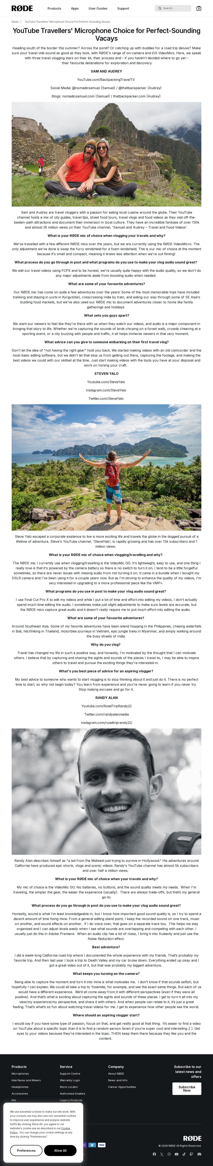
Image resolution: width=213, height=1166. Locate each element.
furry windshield (88, 249)
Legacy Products (71, 1100)
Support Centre (70, 1073)
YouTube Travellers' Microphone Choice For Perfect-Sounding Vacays (67, 21)
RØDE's (105, 53)
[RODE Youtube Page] (176, 1154)
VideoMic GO (120, 563)
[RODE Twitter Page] (161, 1154)
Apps (75, 8)
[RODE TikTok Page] (184, 1154)
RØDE (31, 610)
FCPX (67, 270)
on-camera (135, 53)
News (15, 21)
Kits (14, 1100)
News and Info (118, 1080)
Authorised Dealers (72, 1093)
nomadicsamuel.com (78, 96)
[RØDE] (22, 8)
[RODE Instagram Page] (169, 1154)
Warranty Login (70, 1080)
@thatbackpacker (132, 88)
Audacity (166, 934)
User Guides (98, 8)
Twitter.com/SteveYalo (106, 398)
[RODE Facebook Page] (154, 1154)
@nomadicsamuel (86, 88)
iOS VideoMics (162, 53)
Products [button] (54, 8)
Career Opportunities (122, 1087)
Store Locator (69, 1087)
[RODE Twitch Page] (191, 1154)
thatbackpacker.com (129, 96)
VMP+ (157, 583)
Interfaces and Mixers (26, 1080)
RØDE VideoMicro (176, 244)
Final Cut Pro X (37, 600)
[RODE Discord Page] (199, 1154)
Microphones (20, 1073)
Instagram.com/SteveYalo (106, 390)
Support (123, 8)
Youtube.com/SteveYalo (106, 382)
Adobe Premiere (61, 934)
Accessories (20, 1093)
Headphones (20, 1087)
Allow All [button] (60, 1150)
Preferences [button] (26, 1150)
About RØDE (116, 1073)
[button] (198, 8)
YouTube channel (77, 541)
